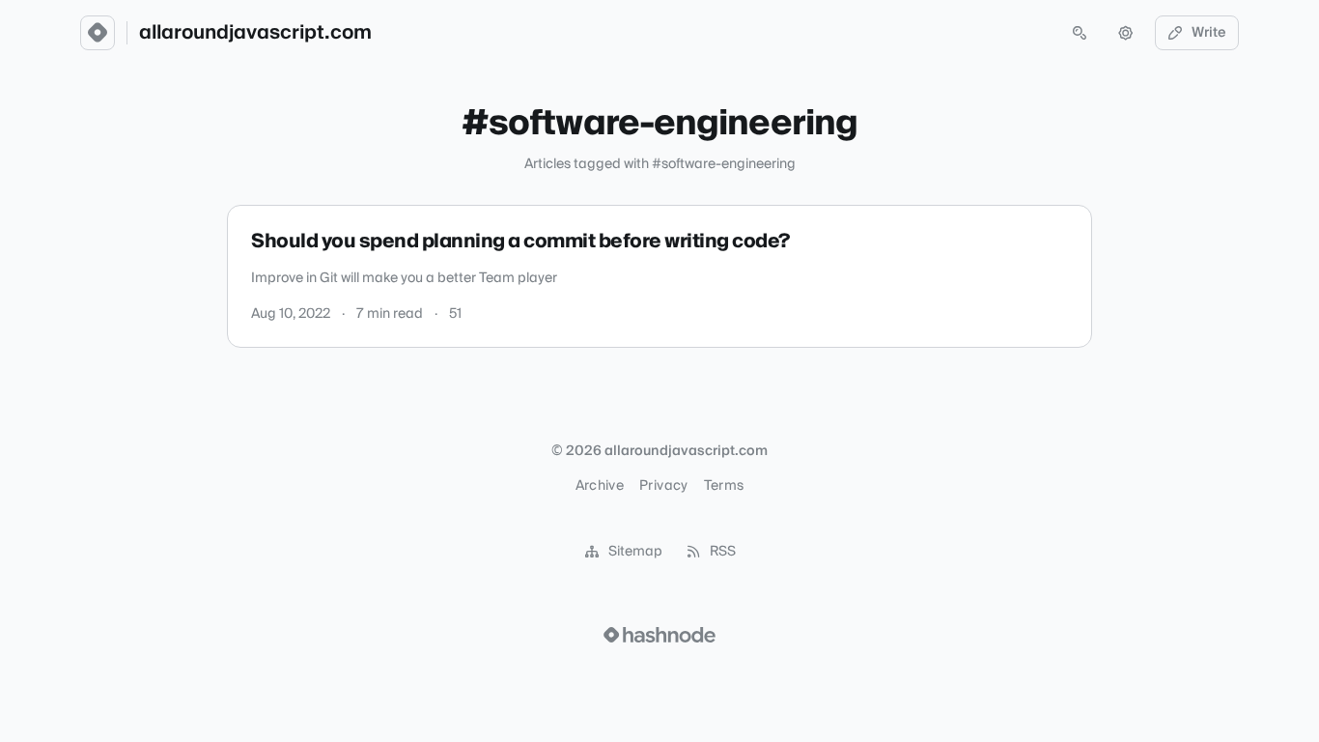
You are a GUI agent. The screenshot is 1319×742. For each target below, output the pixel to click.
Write (1209, 32)
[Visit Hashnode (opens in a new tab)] (659, 634)
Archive (599, 486)
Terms (724, 486)
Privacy (663, 486)
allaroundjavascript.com (255, 32)
